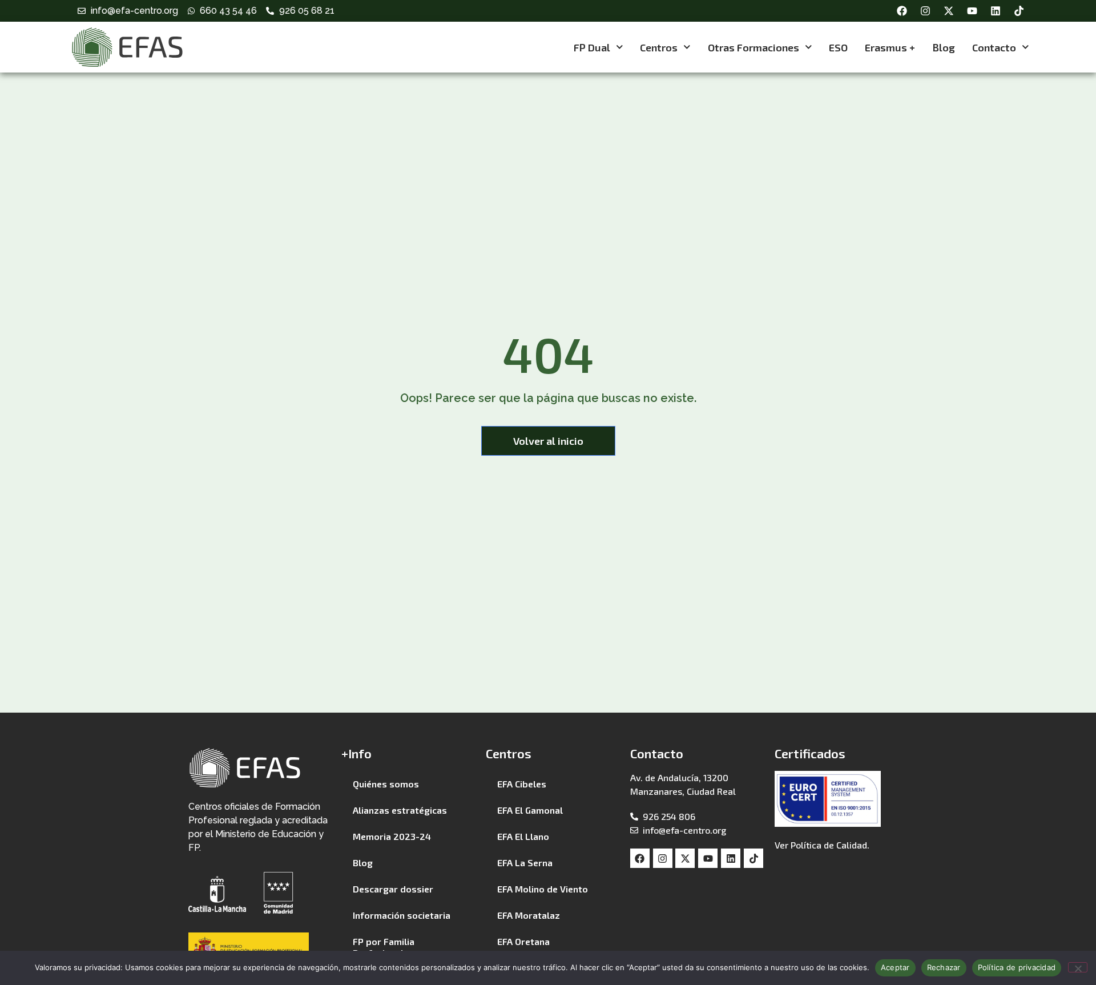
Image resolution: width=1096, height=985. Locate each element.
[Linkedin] (995, 11)
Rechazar (944, 967)
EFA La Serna (525, 862)
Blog (943, 47)
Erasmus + (890, 47)
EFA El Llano (523, 836)
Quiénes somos (386, 783)
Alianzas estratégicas (400, 810)
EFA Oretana (523, 941)
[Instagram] (925, 11)
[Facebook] (902, 11)
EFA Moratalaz (528, 915)
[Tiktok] (1019, 11)
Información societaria (401, 915)
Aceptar (895, 967)
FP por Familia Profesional (383, 947)
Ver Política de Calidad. (822, 844)
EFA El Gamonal (530, 810)
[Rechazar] (1077, 967)
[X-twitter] (948, 11)
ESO (838, 47)
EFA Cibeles (521, 783)
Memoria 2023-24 (392, 836)
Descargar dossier (393, 888)
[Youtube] (972, 11)
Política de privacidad (1017, 967)
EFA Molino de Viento (542, 888)
